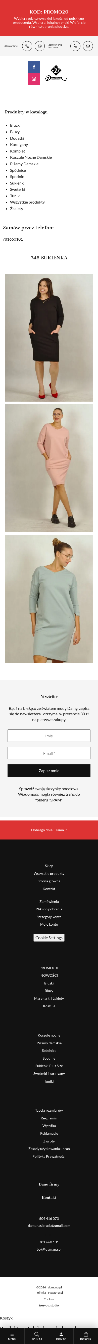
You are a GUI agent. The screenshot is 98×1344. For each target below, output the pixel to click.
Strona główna (49, 881)
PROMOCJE (49, 968)
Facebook (34, 67)
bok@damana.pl (88, 46)
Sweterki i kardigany (49, 1073)
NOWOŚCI (49, 975)
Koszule (49, 1006)
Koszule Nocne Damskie (31, 157)
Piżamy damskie (49, 1043)
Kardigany (19, 144)
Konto (61, 1338)
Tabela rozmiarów (49, 1110)
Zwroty (49, 1141)
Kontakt (49, 889)
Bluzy (15, 131)
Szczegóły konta (49, 917)
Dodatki (17, 138)
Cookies (49, 1299)
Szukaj (37, 1338)
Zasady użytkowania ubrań (49, 1148)
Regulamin (49, 1118)
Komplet (17, 150)
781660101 (13, 239)
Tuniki (15, 195)
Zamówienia (49, 901)
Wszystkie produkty (27, 202)
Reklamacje (49, 1133)
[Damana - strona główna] (56, 72)
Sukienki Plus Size (49, 1066)
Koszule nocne (49, 1035)
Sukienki (17, 183)
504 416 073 (27, 46)
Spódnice (18, 170)
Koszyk (85, 1338)
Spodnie (17, 176)
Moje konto (49, 924)
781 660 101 (75, 46)
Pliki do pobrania (49, 909)
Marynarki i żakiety (49, 998)
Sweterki (17, 189)
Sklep (49, 866)
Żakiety (16, 208)
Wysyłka (49, 1125)
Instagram (34, 79)
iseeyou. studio (49, 1305)
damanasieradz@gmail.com (40, 46)
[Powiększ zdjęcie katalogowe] (49, 338)
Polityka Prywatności (49, 1156)
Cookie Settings (49, 937)
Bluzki (15, 125)
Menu (12, 1338)
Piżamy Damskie (24, 163)
